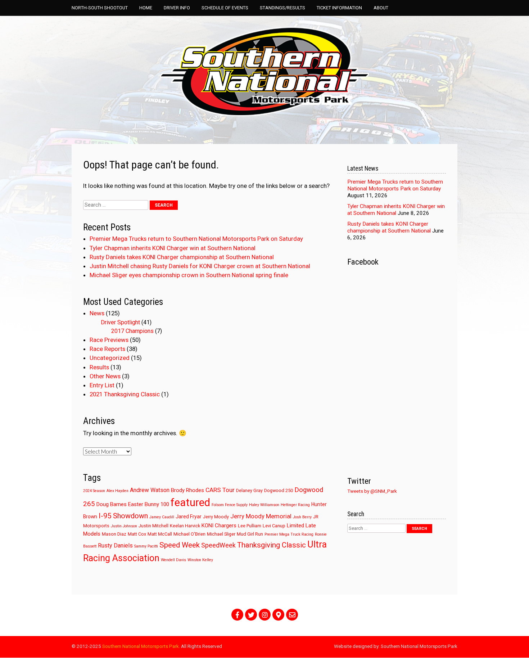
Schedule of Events (225, 7)
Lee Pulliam (249, 525)
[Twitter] (251, 615)
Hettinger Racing (295, 504)
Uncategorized (110, 357)
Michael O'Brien (189, 534)
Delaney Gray (249, 490)
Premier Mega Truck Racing (288, 534)
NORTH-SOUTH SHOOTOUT (100, 7)
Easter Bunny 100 (148, 504)
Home (145, 7)
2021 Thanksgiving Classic (125, 394)
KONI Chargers (219, 525)
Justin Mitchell (153, 525)
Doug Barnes (111, 504)
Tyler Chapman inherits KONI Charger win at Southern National (173, 248)
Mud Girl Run (250, 534)
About (381, 7)
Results (99, 367)
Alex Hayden (117, 490)
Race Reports (107, 348)
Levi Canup (274, 525)
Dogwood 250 (278, 490)
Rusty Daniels (115, 545)
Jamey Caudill (161, 517)
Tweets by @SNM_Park (372, 491)
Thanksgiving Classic (271, 545)
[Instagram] (265, 615)
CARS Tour (220, 490)
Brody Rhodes (187, 490)
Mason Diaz (114, 534)
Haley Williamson (264, 504)
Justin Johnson (124, 526)
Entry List (102, 385)
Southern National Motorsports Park (140, 646)
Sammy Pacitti (146, 546)
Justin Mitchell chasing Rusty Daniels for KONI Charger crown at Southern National (200, 266)
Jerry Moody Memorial (260, 516)
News (97, 313)
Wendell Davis (173, 560)
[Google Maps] (278, 615)
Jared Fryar (189, 516)
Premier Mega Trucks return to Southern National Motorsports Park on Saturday (196, 238)
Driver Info (177, 7)
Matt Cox (137, 534)
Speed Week (179, 545)
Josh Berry (302, 517)
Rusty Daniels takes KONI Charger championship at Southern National (182, 257)
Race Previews (109, 339)
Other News (105, 376)
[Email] (292, 615)
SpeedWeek (218, 545)
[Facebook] (237, 615)
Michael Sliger (221, 534)
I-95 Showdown (123, 516)
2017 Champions (132, 331)
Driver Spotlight (120, 322)
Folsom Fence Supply (230, 504)
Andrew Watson (149, 490)
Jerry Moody (216, 516)
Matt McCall (160, 534)
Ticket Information (339, 7)
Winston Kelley (200, 560)
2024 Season (94, 490)
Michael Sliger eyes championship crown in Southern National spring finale (189, 275)
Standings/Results (282, 7)
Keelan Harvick (185, 525)
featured (190, 502)
